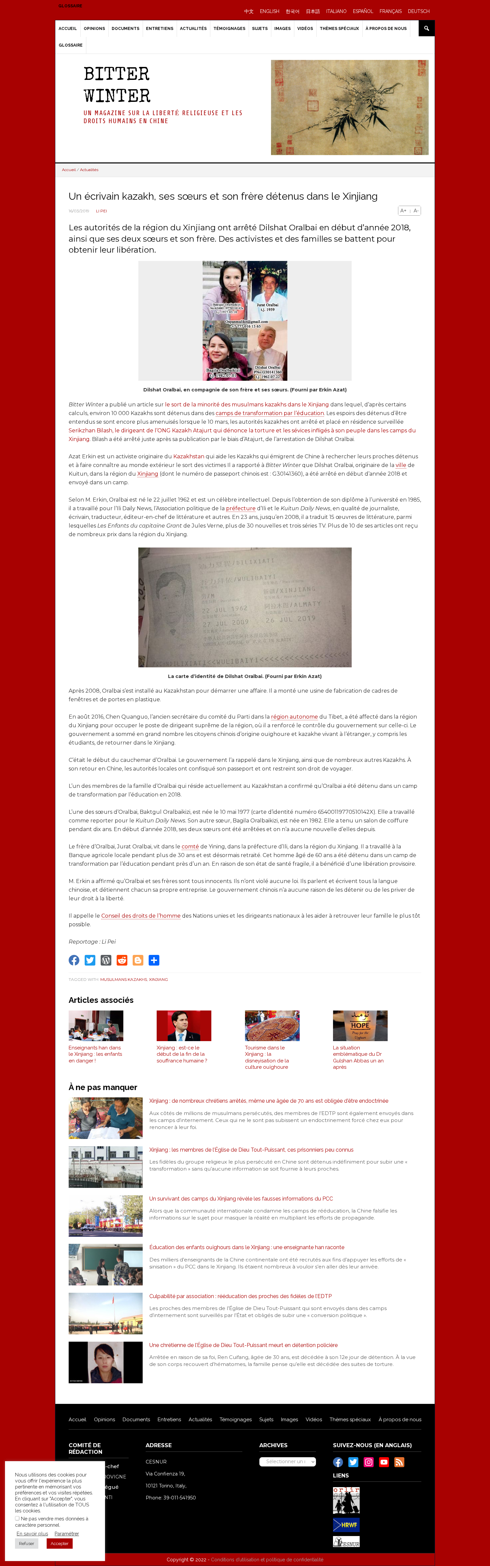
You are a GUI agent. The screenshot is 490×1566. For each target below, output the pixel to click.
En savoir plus (32, 1533)
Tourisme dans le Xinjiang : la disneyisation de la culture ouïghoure (267, 1057)
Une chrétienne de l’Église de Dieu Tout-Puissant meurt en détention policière (243, 1345)
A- (416, 211)
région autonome (294, 717)
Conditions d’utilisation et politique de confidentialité (267, 1559)
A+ (403, 211)
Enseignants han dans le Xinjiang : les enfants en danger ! (95, 1054)
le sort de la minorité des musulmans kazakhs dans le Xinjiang (247, 404)
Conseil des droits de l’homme (141, 916)
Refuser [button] (26, 1543)
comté (190, 846)
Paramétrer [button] (67, 1533)
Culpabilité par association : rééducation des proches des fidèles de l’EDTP (240, 1296)
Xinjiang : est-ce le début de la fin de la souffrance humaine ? (182, 1054)
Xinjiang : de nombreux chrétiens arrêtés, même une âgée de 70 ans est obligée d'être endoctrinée (268, 1101)
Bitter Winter (117, 87)
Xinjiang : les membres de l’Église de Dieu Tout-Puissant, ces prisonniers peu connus (251, 1150)
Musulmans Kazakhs (123, 979)
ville (401, 465)
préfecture (241, 508)
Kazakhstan (188, 456)
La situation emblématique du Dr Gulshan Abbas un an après (358, 1057)
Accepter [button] (60, 1543)
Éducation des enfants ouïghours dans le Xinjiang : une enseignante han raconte (246, 1247)
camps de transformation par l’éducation (270, 413)
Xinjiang (147, 474)
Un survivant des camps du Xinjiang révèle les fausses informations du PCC (241, 1199)
